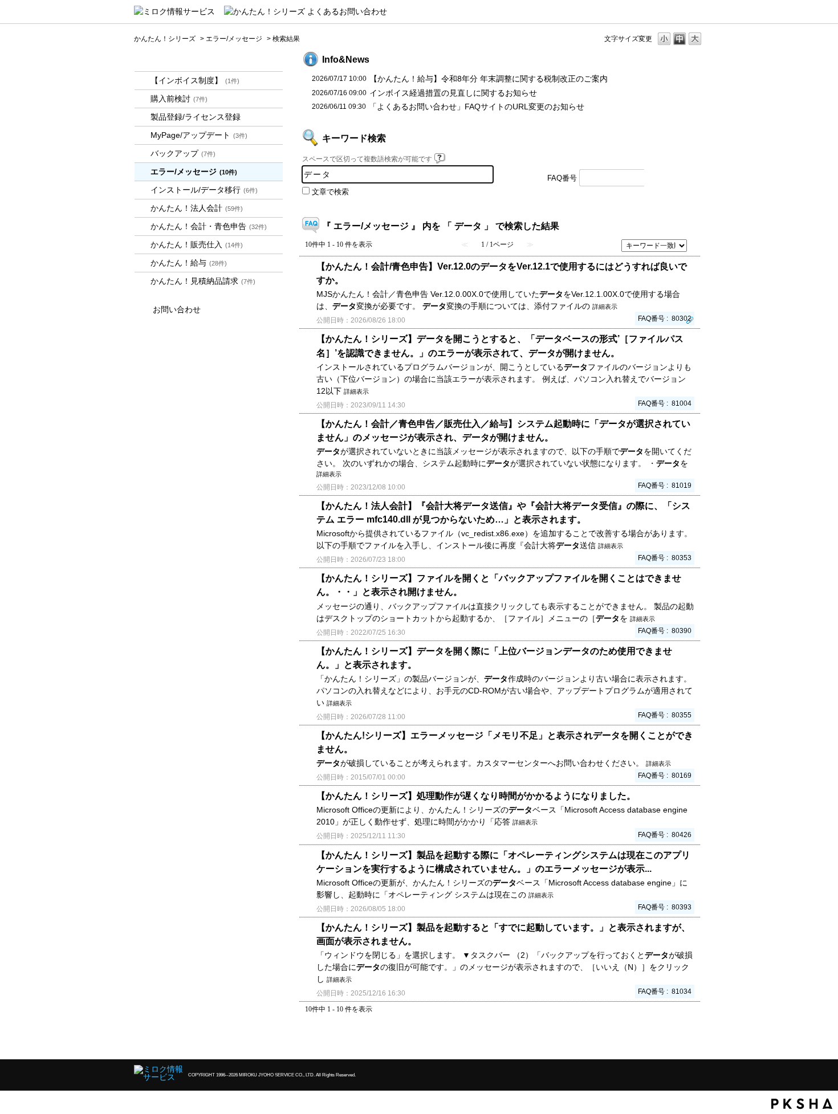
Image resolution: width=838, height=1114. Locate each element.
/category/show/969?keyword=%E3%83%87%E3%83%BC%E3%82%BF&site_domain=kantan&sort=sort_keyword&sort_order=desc (142, 281)
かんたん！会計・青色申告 (208, 226)
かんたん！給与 (188, 262)
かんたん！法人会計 (196, 208)
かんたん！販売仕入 (196, 244)
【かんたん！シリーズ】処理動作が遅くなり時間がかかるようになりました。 (476, 795)
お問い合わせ (177, 309)
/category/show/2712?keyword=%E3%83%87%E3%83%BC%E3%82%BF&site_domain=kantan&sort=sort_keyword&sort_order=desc (142, 208)
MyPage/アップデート (198, 135)
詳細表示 (604, 306)
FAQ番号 (562, 178)
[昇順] (696, 242)
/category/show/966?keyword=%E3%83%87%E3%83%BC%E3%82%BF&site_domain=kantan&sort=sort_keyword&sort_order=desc (142, 263)
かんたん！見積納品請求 (202, 280)
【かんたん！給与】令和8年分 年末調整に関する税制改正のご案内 (488, 78)
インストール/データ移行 (204, 189)
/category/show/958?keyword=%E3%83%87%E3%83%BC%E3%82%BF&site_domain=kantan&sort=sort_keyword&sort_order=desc (142, 226)
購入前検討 (179, 98)
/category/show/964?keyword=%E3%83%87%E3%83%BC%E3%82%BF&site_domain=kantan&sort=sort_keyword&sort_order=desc (142, 245)
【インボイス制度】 (194, 80)
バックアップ (182, 153)
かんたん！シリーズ (165, 39)
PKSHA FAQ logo (801, 1103)
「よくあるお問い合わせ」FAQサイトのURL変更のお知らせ (476, 106)
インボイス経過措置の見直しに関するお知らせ (453, 92)
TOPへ (675, 1041)
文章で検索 (330, 192)
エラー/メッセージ (234, 39)
